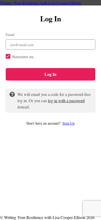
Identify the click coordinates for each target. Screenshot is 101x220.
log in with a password (66, 100)
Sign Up (68, 123)
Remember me (23, 56)
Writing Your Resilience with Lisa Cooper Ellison (40, 2)
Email (10, 34)
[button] (50, 123)
